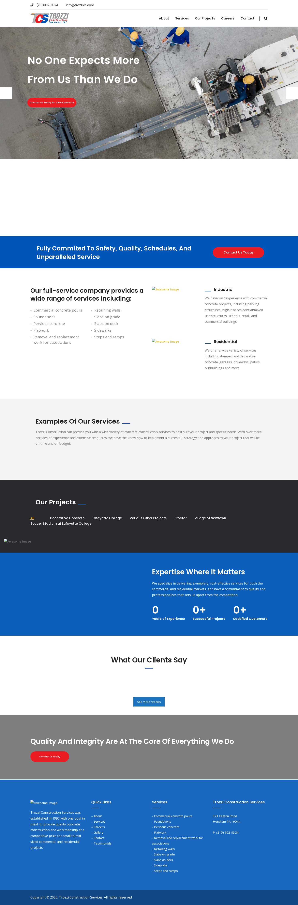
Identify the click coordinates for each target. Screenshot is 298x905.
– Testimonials (101, 843)
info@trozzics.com (80, 5)
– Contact (97, 838)
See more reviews (149, 702)
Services (182, 18)
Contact (247, 18)
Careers (227, 18)
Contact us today (49, 756)
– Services (98, 821)
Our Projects (205, 18)
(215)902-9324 (47, 5)
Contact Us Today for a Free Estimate (52, 102)
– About (96, 816)
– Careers (98, 827)
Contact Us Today (238, 252)
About (164, 18)
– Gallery (97, 832)
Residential (225, 341)
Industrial (224, 289)
